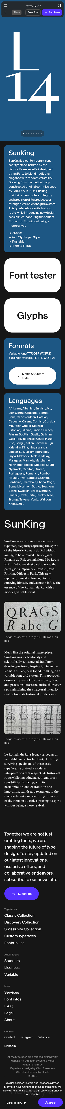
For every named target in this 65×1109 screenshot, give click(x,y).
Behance (43, 1037)
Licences (12, 967)
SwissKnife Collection (22, 929)
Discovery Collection (21, 922)
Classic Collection (19, 915)
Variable (11, 974)
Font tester (32, 275)
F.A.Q (8, 1006)
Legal (9, 1013)
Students (12, 960)
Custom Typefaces (20, 936)
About (9, 1019)
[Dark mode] (59, 5)
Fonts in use (14, 942)
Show (16, 12)
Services (11, 992)
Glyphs (32, 315)
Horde (45, 1072)
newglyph (33, 5)
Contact (9, 1037)
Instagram (26, 1037)
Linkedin (10, 1046)
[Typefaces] (5, 12)
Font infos (12, 999)
